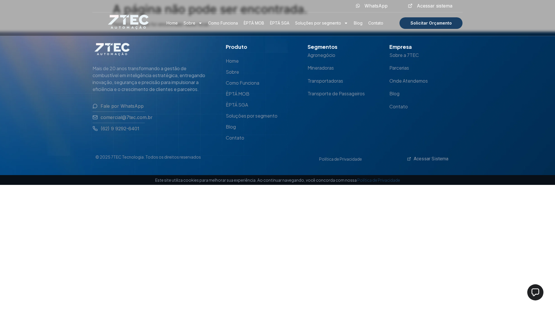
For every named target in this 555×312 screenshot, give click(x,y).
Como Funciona (223, 23)
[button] (535, 292)
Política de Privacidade (340, 158)
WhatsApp (376, 6)
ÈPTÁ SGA (279, 23)
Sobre (189, 23)
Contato (375, 23)
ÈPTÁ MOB (254, 23)
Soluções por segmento (318, 23)
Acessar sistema (434, 6)
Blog (358, 23)
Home (172, 23)
